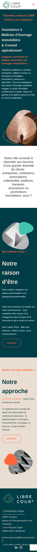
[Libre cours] (12, 5)
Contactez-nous (13, 511)
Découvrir (11, 343)
